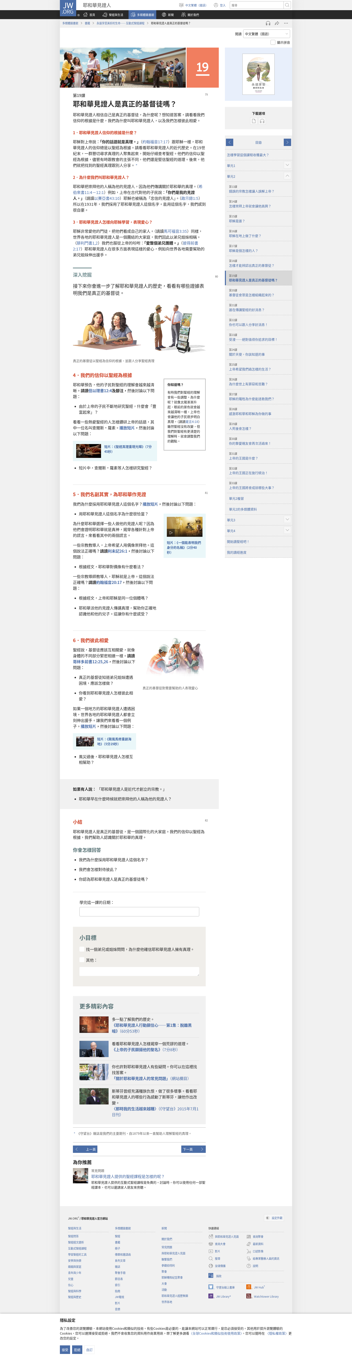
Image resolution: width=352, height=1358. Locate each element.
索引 (117, 1285)
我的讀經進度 (236, 552)
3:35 (175, 231)
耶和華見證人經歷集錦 (175, 1296)
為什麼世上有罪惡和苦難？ (248, 381)
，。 (140, 949)
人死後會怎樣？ (240, 426)
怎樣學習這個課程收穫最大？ (248, 154)
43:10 (107, 198)
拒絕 (77, 1349)
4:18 (191, 421)
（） (151, 1078)
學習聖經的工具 (77, 1254)
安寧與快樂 (74, 1260)
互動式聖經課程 (77, 1248)
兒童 (70, 1279)
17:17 (155, 142)
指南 (117, 1291)
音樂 (117, 1309)
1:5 (189, 198)
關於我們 (167, 1239)
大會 (164, 1283)
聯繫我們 (167, 1259)
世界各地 (167, 1302)
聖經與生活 (74, 1228)
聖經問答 (73, 1236)
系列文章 (120, 1260)
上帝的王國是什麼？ (243, 456)
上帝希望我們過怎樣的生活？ (250, 367)
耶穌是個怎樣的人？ (243, 248)
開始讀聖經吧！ (238, 541)
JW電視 (119, 1297)
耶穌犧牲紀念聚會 (172, 1277)
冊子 (117, 1248)
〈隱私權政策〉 (277, 1333)
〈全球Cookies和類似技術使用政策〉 (215, 1333)
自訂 (89, 1349)
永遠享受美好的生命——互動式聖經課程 (120, 23)
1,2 (87, 243)
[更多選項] (286, 23)
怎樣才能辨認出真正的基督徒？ (252, 263)
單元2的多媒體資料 (243, 509)
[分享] (277, 23)
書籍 (87, 23)
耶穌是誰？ (237, 218)
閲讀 (238, 33)
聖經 (117, 1236)
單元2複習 (236, 498)
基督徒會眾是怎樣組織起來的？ (252, 292)
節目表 (119, 1279)
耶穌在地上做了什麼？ (245, 233)
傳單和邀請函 (123, 1254)
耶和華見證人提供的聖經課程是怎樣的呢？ (128, 1176)
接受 (65, 1349)
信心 (70, 1285)
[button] (112, 14)
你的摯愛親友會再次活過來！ (250, 441)
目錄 (258, 142)
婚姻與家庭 (74, 1267)
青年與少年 (74, 1273)
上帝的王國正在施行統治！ (248, 470)
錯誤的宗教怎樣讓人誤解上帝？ (252, 189)
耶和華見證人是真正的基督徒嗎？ (253, 278)
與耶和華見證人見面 (173, 1253)
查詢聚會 (254, 1237)
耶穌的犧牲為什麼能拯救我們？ (252, 396)
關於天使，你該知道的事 (247, 352)
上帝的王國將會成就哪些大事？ (252, 485)
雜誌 (117, 1267)
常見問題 (167, 1247)
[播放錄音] (268, 23)
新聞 (164, 1228)
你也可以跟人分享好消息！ (248, 322)
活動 (164, 1290)
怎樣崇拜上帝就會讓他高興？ (250, 203)
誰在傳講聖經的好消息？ (247, 307)
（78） (146, 1049)
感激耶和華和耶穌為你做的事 (250, 411)
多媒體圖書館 (70, 23)
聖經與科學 (74, 1291)
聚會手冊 (120, 1273)
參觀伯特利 (168, 1265)
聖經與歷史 (74, 1297)
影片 (117, 1303)
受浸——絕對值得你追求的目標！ (253, 337)
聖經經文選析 (76, 1242)
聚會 (164, 1271)
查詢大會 (217, 1244)
